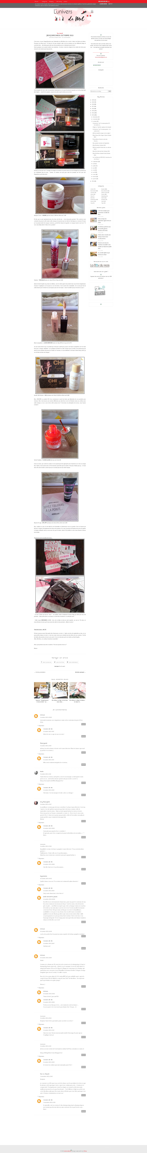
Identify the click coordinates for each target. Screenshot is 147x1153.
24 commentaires (66, 37)
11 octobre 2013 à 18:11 (48, 731)
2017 (93, 106)
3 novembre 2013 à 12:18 (49, 1102)
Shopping (51, 1)
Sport (102, 201)
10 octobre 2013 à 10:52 (46, 878)
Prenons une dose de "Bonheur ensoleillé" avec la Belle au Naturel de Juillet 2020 (104, 245)
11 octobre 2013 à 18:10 (48, 790)
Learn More (103, 4)
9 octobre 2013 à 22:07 (45, 804)
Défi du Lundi (104, 192)
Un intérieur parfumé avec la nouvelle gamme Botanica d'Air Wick (104, 228)
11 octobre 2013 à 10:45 (45, 1018)
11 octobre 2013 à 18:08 (48, 864)
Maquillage (103, 196)
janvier (94, 178)
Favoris (103, 194)
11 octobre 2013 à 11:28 (45, 1046)
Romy (85, 1151)
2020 (93, 100)
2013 (93, 115)
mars (94, 174)
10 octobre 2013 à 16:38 (46, 931)
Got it (110, 4)
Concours (93, 192)
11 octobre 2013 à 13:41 (48, 1030)
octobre (94, 121)
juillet (94, 165)
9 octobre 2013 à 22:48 (45, 846)
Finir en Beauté (44, 1074)
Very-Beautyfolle (45, 802)
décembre (95, 117)
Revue (92, 201)
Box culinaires (104, 190)
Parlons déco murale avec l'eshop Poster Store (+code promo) (104, 236)
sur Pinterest (73, 662)
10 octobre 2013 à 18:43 (49, 993)
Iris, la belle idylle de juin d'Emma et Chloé (104, 253)
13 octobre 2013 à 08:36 (49, 899)
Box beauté (60, 33)
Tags (102, 203)
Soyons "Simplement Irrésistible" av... (42, 701)
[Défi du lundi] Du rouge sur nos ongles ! (102, 133)
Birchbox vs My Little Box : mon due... (60, 701)
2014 (93, 112)
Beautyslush (43, 743)
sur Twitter (60, 662)
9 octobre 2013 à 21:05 (45, 745)
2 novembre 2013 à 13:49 (46, 1076)
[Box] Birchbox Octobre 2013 (99, 145)
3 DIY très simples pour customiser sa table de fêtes (103, 212)
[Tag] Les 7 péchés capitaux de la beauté (102, 127)
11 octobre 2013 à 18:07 (48, 890)
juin (94, 168)
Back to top (108, 1147)
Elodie (42, 771)
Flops (92, 196)
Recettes (103, 199)
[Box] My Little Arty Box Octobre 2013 (101, 151)
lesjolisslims (43, 876)
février (94, 176)
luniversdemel (67, 1151)
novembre (95, 119)
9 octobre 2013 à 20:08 (46, 717)
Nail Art (102, 197)
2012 (93, 181)
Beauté (102, 189)
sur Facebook (47, 662)
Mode (92, 197)
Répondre (83, 724)
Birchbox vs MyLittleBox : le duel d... (78, 701)
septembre (95, 161)
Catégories (44, 1)
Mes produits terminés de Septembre (101, 143)
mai (94, 170)
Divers (92, 194)
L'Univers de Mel (48, 729)
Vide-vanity (59, 1)
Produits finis (93, 199)
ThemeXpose (36, 1146)
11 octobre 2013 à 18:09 (48, 828)
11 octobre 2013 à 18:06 (48, 1002)
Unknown (42, 715)
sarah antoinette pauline (50, 897)
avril (94, 172)
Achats (92, 189)
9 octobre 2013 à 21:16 (45, 774)
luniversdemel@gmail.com (101, 57)
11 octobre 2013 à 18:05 (48, 1062)
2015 (93, 110)
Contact (65, 1)
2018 (93, 104)
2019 (93, 102)
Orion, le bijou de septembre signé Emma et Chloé (104, 220)
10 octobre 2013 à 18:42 (46, 957)
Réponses (41, 725)
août (94, 163)
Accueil (36, 1)
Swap (92, 203)
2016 (93, 108)
